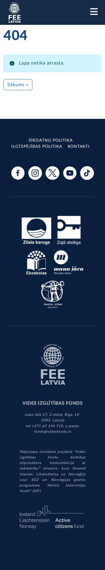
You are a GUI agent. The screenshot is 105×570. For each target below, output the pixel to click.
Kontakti (79, 147)
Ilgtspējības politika (36, 147)
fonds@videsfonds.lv (52, 431)
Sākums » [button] (18, 84)
